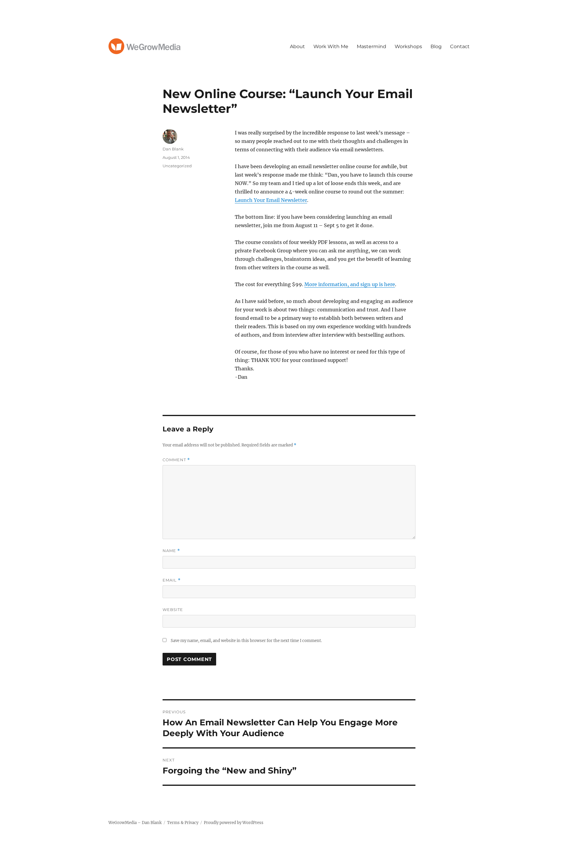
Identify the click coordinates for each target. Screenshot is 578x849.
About (297, 46)
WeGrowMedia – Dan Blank (135, 822)
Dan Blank (173, 149)
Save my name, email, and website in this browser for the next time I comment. (246, 640)
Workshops (408, 46)
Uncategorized (177, 165)
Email (172, 580)
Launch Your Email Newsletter (271, 200)
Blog (436, 46)
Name (171, 550)
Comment (176, 459)
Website (173, 609)
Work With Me (330, 46)
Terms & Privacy (182, 822)
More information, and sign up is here (349, 284)
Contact (460, 46)
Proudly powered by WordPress (233, 822)
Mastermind (371, 46)
